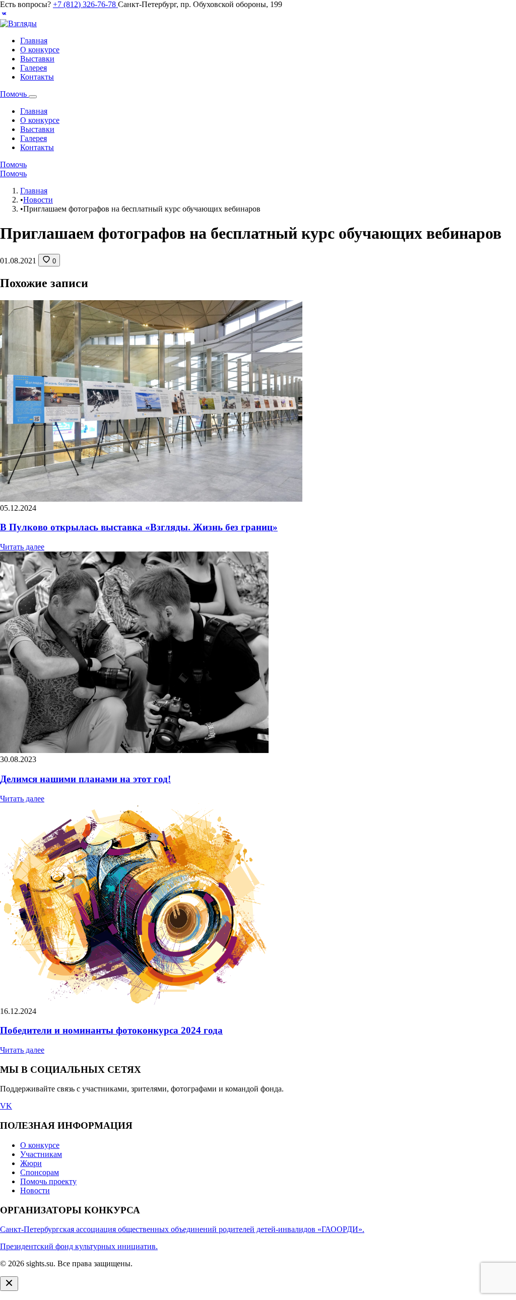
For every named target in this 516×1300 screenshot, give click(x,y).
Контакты (37, 77)
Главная (33, 40)
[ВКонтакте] (4, 14)
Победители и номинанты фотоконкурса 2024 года (111, 1030)
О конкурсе (39, 49)
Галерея (33, 67)
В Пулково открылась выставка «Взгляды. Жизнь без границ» (139, 527)
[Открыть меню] (33, 96)
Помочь (14, 94)
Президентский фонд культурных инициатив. (79, 1246)
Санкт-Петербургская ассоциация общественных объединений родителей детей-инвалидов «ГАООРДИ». (182, 1229)
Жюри (31, 1163)
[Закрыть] (9, 1283)
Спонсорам (39, 1172)
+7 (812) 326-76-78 (85, 4)
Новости (38, 199)
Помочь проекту (48, 1181)
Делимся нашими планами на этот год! (85, 779)
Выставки (37, 58)
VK (6, 1106)
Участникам (41, 1154)
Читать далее (22, 546)
